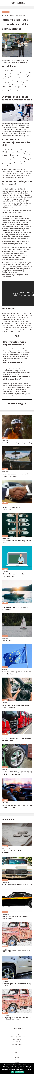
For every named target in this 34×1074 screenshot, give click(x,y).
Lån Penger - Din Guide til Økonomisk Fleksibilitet (15, 851)
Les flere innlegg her (17, 403)
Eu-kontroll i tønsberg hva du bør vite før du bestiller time (16, 673)
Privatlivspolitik (19, 1071)
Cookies (17, 1062)
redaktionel (5, 12)
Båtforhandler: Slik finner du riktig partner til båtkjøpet (16, 542)
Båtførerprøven (7, 641)
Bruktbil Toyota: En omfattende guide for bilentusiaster (16, 951)
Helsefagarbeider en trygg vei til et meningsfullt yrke (14, 575)
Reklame (17, 1057)
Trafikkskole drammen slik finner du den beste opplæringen (16, 706)
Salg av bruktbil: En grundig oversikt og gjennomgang (15, 917)
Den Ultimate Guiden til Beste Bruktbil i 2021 (17, 884)
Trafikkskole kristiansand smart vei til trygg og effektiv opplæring (17, 475)
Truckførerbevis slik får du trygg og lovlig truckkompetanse (16, 739)
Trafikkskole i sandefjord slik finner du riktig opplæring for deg (17, 806)
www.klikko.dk (18, 1044)
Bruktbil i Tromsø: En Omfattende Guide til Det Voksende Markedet (16, 1018)
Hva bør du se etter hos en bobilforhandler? (11, 508)
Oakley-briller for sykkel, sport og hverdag (17, 443)
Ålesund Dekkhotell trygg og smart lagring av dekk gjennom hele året (17, 773)
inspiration (4, 438)
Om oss (17, 1060)
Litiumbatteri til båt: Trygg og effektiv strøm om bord (15, 608)
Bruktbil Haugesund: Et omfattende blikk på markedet (17, 984)
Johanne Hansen (20, 15)
